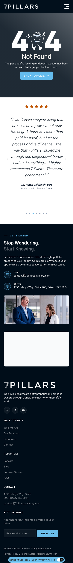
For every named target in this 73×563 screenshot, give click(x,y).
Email (17, 272)
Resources (10, 439)
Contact (8, 444)
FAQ (6, 478)
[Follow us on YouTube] (24, 410)
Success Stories (13, 472)
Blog (6, 466)
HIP (55, 554)
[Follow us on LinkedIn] (7, 410)
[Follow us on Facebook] (15, 410)
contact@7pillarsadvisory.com (32, 275)
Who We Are (11, 428)
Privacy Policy (11, 554)
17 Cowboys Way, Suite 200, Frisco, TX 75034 (41, 287)
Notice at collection (19, 560)
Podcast (8, 461)
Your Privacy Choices (43, 560)
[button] (66, 6)
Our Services (11, 433)
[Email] (7, 274)
